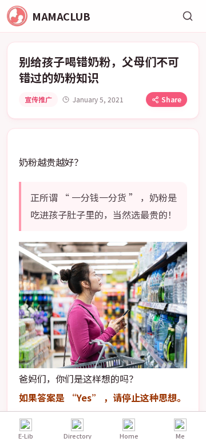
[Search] (187, 16)
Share (171, 99)
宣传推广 (38, 99)
